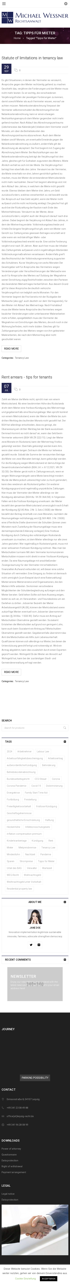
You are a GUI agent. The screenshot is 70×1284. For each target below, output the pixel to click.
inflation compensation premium (24, 834)
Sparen (10, 861)
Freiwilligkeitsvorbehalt (19, 806)
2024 (9, 751)
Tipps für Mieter (46, 861)
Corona (56, 779)
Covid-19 (36, 786)
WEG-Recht (13, 875)
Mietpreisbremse (27, 847)
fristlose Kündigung (46, 806)
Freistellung (30, 799)
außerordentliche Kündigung (22, 765)
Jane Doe (35, 927)
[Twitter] (31, 945)
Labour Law (43, 751)
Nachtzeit (30, 854)
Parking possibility (35, 1077)
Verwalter (32, 868)
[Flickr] (39, 945)
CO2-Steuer (41, 779)
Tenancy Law (22, 358)
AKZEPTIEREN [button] (48, 1278)
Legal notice (8, 1194)
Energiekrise (13, 792)
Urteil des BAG (14, 868)
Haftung (49, 820)
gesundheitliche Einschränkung (23, 820)
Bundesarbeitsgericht (18, 779)
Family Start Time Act (36, 792)
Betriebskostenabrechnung (21, 772)
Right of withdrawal (12, 1166)
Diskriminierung (54, 786)
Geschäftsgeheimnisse (19, 813)
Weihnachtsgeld (32, 875)
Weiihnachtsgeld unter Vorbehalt (24, 882)
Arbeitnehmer (24, 751)
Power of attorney (11, 1148)
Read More (11, 348)
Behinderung (49, 765)
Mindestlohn (13, 854)
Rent (51, 840)
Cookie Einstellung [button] (25, 1278)
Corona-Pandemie (16, 786)
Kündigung (37, 840)
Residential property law (19, 888)
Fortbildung (13, 799)
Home (17, 38)
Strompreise (26, 861)
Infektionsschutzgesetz (37, 827)
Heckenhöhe (13, 827)
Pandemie (45, 854)
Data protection (10, 1160)
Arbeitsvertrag (55, 758)
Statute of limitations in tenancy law (32, 58)
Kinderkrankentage (17, 840)
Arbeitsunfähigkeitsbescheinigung (25, 758)
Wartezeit (47, 868)
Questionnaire (9, 1154)
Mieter (10, 847)
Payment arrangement (14, 1172)
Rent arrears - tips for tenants (27, 377)
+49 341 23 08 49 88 (17, 1107)
